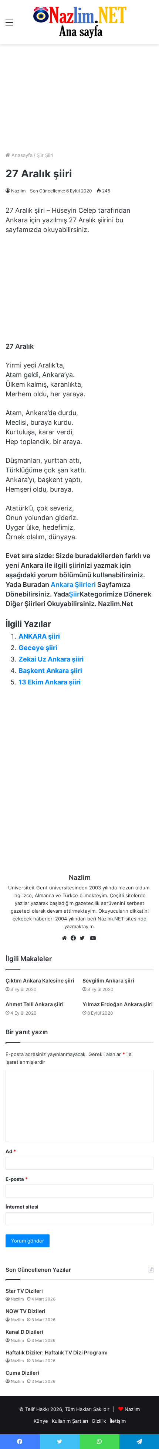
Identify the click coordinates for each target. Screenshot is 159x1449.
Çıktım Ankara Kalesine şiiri (40, 980)
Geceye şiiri (37, 648)
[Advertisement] (79, 98)
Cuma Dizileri (22, 1373)
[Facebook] (75, 938)
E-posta (17, 1179)
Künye (41, 1421)
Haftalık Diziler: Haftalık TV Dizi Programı (57, 1352)
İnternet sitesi (22, 1207)
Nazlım (132, 1409)
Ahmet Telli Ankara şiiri (35, 1004)
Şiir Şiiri (45, 155)
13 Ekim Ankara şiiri (49, 682)
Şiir (74, 594)
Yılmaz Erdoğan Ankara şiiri (117, 1004)
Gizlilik (99, 1421)
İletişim (118, 1421)
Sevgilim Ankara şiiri (108, 980)
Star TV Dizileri (24, 1291)
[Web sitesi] (66, 938)
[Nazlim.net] (79, 22)
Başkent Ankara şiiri (50, 670)
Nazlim (18, 191)
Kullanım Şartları (70, 1421)
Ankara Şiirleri (73, 584)
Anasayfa (21, 155)
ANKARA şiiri (39, 636)
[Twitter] (84, 938)
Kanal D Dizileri (24, 1332)
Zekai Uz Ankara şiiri (51, 659)
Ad (11, 1151)
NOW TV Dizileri (25, 1311)
